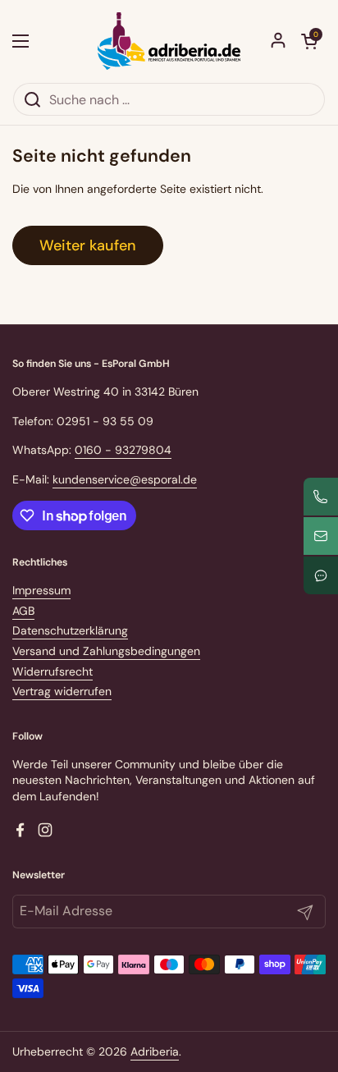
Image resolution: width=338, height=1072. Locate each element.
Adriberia (154, 1051)
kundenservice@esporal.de (125, 479)
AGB (23, 610)
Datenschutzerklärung (70, 630)
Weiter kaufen (87, 245)
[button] (309, 41)
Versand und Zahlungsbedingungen (106, 651)
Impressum (41, 590)
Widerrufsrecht (52, 671)
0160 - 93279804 (123, 449)
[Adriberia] (169, 41)
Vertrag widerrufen (62, 691)
